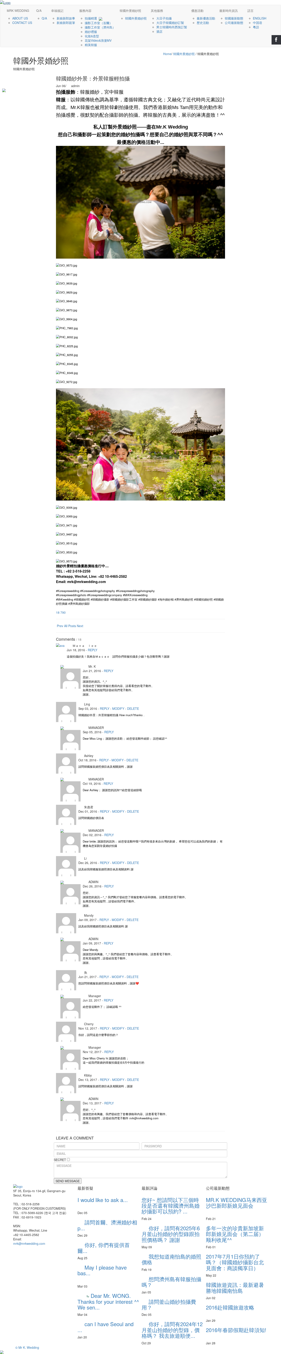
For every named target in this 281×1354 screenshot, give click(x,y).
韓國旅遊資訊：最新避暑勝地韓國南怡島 (235, 1287)
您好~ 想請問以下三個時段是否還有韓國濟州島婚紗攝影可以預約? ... (171, 1205)
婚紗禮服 (91, 31)
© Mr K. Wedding (27, 1347)
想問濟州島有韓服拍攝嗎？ (171, 1281)
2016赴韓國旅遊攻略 (233, 1310)
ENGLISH (260, 18)
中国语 (258, 22)
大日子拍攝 (164, 18)
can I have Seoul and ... (108, 1326)
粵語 (256, 27)
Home (167, 54)
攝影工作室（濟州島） (100, 27)
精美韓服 (91, 45)
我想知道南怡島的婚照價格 (171, 1259)
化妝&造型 (92, 36)
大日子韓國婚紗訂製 (170, 22)
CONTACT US (22, 22)
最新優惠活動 (206, 18)
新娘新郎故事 (66, 18)
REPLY (92, 650)
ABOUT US (20, 18)
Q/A (45, 18)
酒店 (159, 31)
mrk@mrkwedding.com (29, 1243)
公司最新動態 (234, 22)
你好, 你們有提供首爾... (104, 1247)
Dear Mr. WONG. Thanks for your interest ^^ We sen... (108, 1301)
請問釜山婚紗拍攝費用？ (169, 1304)
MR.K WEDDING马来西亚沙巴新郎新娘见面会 (236, 1205)
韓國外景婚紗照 (136, 18)
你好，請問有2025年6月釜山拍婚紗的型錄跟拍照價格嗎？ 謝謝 (171, 1233)
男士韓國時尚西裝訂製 (172, 27)
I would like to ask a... (105, 1202)
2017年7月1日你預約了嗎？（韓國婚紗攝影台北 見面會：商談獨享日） (235, 1262)
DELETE (133, 708)
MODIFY (118, 708)
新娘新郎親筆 (66, 22)
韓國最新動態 (234, 18)
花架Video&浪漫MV (98, 40)
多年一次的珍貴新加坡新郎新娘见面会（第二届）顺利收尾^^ (235, 1233)
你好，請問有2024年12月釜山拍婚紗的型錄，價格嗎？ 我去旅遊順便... (172, 1329)
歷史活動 (203, 22)
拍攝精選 (92, 18)
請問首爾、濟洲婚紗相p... (107, 1225)
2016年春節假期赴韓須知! (236, 1332)
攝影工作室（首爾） (99, 23)
